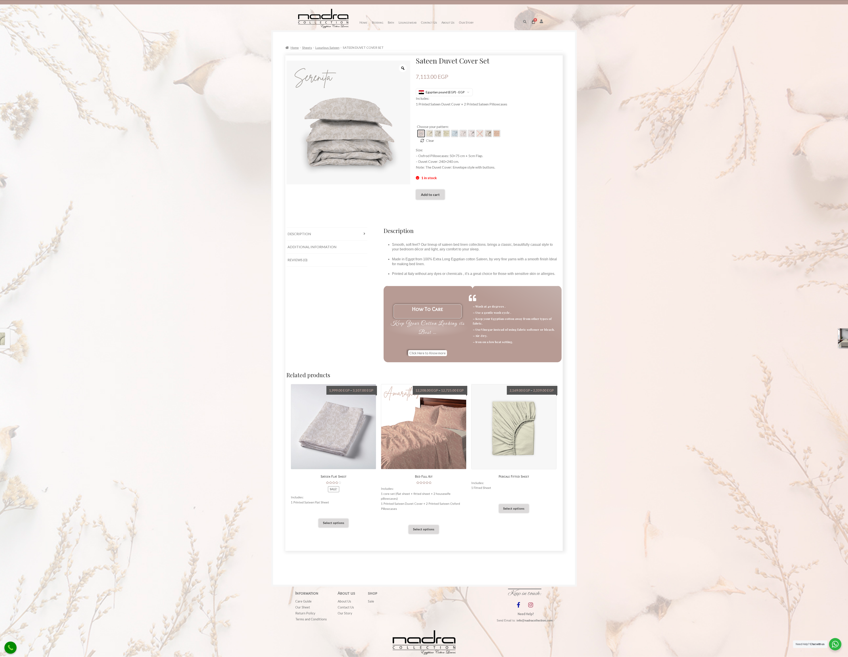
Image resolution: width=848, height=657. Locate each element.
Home (363, 22)
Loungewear (407, 22)
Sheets (307, 47)
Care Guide (303, 601)
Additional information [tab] (312, 247)
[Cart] (533, 22)
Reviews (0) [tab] (297, 260)
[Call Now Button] (10, 648)
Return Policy (305, 613)
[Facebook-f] (518, 604)
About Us (447, 22)
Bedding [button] (377, 22)
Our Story (466, 22)
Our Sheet (302, 607)
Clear (430, 140)
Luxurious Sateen (327, 47)
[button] (525, 21)
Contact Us (429, 22)
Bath (391, 22)
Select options (333, 523)
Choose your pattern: (433, 126)
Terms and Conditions (311, 619)
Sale (371, 601)
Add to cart (430, 194)
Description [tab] (299, 234)
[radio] (421, 133)
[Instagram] (530, 604)
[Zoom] (403, 68)
